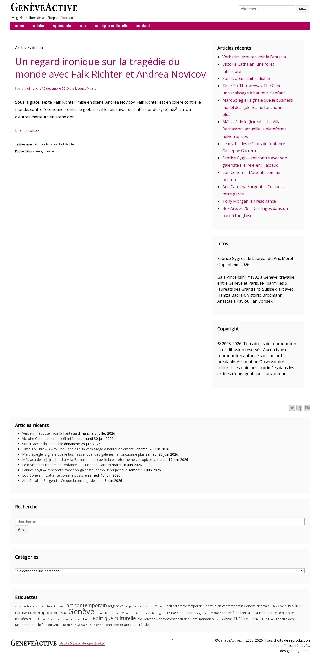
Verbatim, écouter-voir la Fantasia (254, 57)
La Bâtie (173, 613)
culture (297, 605)
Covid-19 (284, 606)
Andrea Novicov (46, 144)
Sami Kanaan (200, 619)
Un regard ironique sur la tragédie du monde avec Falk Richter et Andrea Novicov (110, 67)
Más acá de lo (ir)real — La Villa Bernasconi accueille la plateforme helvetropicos (254, 129)
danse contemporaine (36, 612)
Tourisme (95, 625)
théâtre (49, 151)
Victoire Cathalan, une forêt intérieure (52, 438)
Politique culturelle (114, 618)
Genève (81, 611)
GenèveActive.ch (231, 640)
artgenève (116, 606)
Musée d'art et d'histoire (274, 612)
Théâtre (241, 618)
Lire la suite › (27, 130)
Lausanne (188, 612)
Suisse (226, 618)
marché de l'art (234, 612)
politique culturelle (111, 26)
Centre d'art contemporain (184, 606)
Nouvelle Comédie (41, 619)
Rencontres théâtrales (173, 619)
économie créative (135, 624)
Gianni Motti (104, 613)
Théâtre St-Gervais (74, 625)
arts (82, 26)
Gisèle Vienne (123, 613)
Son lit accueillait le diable (246, 78)
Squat (216, 619)
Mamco (216, 613)
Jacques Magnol (86, 88)
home (19, 26)
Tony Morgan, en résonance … (251, 201)
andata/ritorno (25, 606)
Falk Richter (67, 144)
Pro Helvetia (146, 619)
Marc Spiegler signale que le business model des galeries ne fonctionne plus (257, 107)
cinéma (262, 606)
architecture (44, 606)
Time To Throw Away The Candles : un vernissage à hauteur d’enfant (78, 449)
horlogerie (159, 613)
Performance (64, 619)
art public (131, 606)
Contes (272, 606)
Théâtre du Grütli (48, 625)
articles (39, 26)
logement (203, 613)
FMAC (63, 613)
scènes (37, 151)
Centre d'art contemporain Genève (230, 606)
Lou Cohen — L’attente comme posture (54, 475)
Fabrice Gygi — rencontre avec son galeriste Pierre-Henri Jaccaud (75, 470)
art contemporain (86, 605)
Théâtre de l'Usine (262, 619)
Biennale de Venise (151, 606)
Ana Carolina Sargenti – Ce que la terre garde (58, 480)
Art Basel (60, 606)
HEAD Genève (141, 613)
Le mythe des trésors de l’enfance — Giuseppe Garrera (66, 464)
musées (21, 618)
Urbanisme (110, 624)
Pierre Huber (83, 619)
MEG (251, 613)
